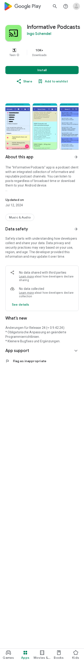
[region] (42, 52)
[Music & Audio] (19, 217)
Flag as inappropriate (25, 361)
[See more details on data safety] (20, 304)
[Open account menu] (76, 6)
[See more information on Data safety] (76, 229)
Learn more (26, 276)
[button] (18, 55)
